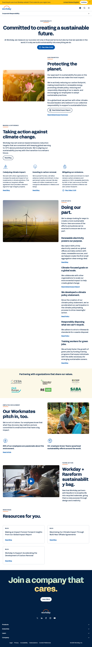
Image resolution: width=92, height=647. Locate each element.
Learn (4, 633)
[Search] (84, 8)
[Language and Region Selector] (80, 8)
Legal (10, 643)
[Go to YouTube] (54, 618)
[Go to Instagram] (50, 618)
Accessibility (24, 643)
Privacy (16, 643)
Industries (5, 629)
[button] (31, 481)
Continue (84, 2)
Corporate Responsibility (10, 13)
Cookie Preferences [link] (45, 643)
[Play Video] (31, 481)
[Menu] (89, 8)
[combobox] (71, 2)
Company (5, 638)
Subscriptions (33, 643)
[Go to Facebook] (46, 618)
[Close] (90, 2)
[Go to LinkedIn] (42, 618)
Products (5, 625)
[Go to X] (37, 618)
